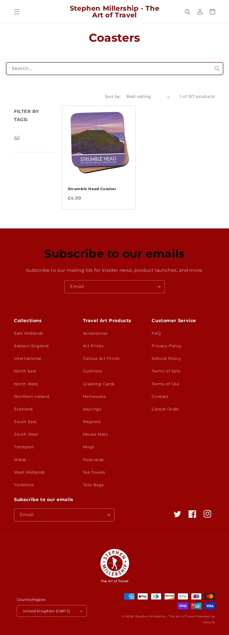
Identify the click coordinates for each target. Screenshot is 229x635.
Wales (20, 459)
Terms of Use (165, 383)
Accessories (95, 333)
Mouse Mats (95, 434)
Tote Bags (93, 484)
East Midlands (28, 333)
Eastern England (31, 345)
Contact (160, 396)
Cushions (92, 371)
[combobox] (114, 68)
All (17, 137)
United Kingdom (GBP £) (46, 611)
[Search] (217, 68)
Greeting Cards (99, 383)
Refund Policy (166, 358)
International (27, 358)
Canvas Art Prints (101, 358)
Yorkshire (24, 484)
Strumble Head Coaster (92, 189)
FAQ (156, 333)
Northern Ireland (31, 396)
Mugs (88, 446)
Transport (24, 446)
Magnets (92, 421)
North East (25, 371)
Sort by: (113, 96)
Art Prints (93, 345)
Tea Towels (94, 472)
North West (26, 383)
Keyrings (92, 409)
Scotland (23, 409)
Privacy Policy (167, 345)
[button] (17, 12)
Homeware (94, 396)
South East (25, 421)
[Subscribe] (158, 286)
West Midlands (29, 472)
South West (26, 434)
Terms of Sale (166, 371)
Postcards (93, 459)
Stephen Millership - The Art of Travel (165, 616)
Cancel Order (165, 409)
